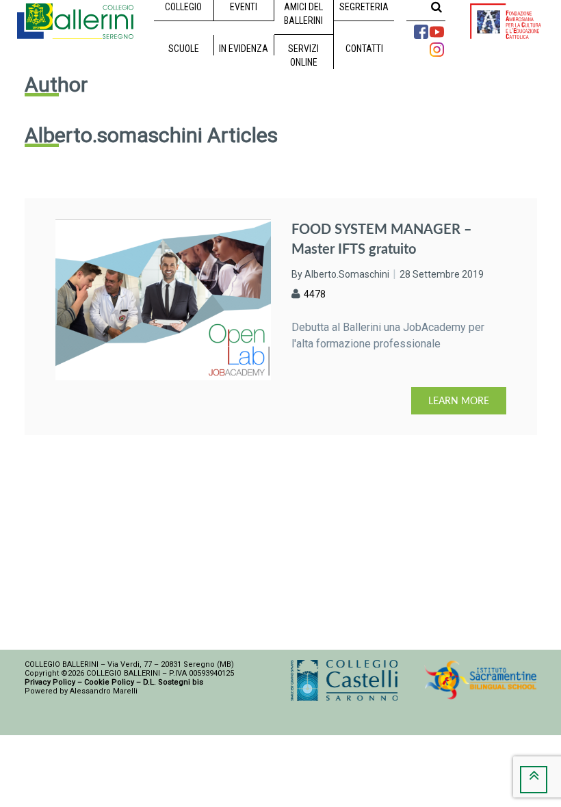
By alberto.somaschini (340, 274)
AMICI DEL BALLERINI (303, 13)
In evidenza (243, 48)
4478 (315, 294)
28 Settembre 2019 (442, 274)
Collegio (183, 6)
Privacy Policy (50, 682)
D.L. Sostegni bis (173, 682)
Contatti (364, 48)
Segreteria (364, 6)
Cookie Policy (109, 682)
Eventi (243, 6)
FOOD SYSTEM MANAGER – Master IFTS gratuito (381, 238)
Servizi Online (303, 55)
